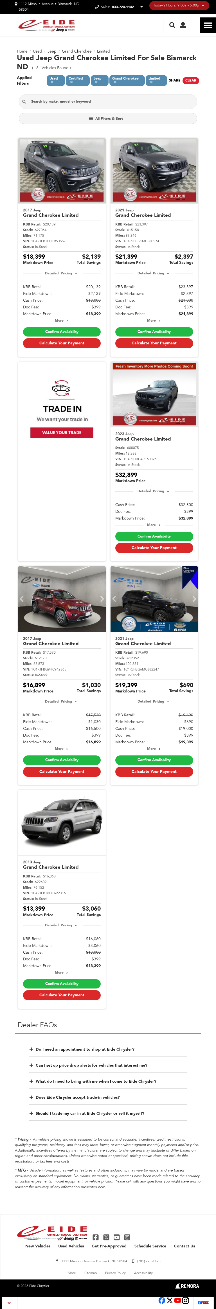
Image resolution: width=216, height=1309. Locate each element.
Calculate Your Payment (61, 343)
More (59, 320)
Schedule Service (150, 1246)
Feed (205, 1303)
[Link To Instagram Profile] (127, 1237)
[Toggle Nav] (208, 25)
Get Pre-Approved (109, 1246)
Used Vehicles (71, 1246)
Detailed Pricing (58, 273)
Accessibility (143, 1273)
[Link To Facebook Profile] (96, 1237)
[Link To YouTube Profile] (117, 1237)
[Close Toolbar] (10, 1303)
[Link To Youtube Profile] (177, 1303)
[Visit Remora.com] (187, 1288)
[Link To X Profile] (107, 1237)
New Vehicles (37, 1246)
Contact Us (184, 1246)
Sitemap (90, 1273)
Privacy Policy (115, 1273)
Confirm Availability (61, 332)
